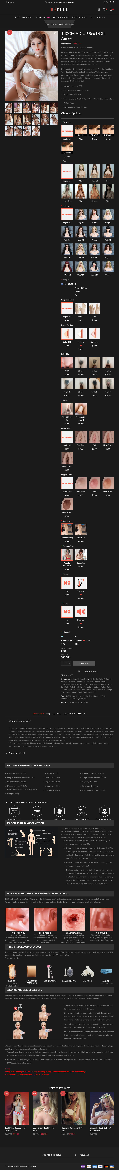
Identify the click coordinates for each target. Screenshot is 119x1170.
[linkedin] (81, 703)
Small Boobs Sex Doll (69, 698)
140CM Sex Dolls (96, 679)
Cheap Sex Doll (99, 696)
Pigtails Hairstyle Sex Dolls (80, 687)
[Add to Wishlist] (26, 1127)
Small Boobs (86, 689)
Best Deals (70, 681)
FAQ (91, 17)
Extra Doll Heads (61, 17)
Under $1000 (76, 692)
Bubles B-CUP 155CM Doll (70, 1129)
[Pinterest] (113, 2)
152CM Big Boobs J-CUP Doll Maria (13, 1129)
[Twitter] (107, 2)
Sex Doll (54, 24)
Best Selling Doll (86, 696)
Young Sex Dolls (89, 692)
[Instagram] (110, 2)
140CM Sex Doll (72, 696)
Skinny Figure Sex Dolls (70, 689)
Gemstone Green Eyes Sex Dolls (74, 684)
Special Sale (43, 17)
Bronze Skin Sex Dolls (66, 24)
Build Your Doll (79, 17)
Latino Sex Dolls (94, 684)
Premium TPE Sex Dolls (101, 687)
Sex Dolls (26, 17)
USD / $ (11, 2)
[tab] (38, 713)
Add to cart (85, 663)
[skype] (87, 703)
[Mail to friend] (78, 703)
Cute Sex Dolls (100, 681)
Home (16, 17)
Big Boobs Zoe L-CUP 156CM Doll (98, 1129)
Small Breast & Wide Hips (102, 689)
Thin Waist (65, 692)
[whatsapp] (84, 703)
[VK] (73, 703)
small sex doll (84, 698)
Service (100, 17)
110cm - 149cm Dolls (79, 679)
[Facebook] (104, 2)
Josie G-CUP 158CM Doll (41, 1129)
